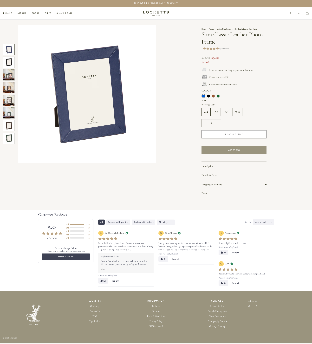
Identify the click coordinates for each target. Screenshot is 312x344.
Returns (156, 311)
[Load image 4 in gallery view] (9, 87)
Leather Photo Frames (224, 29)
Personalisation (217, 306)
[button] (291, 13)
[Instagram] (249, 305)
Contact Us (95, 311)
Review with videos (144, 222)
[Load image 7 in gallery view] (9, 125)
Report (115, 280)
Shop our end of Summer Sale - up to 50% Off (156, 3)
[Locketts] (156, 13)
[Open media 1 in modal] (87, 94)
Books (36, 13)
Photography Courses (217, 321)
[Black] (208, 96)
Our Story (94, 306)
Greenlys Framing (217, 326)
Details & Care (209, 175)
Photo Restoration (217, 316)
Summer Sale (65, 13)
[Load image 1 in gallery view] (9, 49)
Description (207, 166)
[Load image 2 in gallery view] (9, 62)
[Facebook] (256, 305)
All (101, 222)
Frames (7, 13)
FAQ (94, 316)
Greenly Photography (217, 311)
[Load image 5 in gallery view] (9, 100)
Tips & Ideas (94, 321)
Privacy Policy (156, 321)
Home (204, 29)
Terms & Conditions (156, 316)
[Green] (218, 96)
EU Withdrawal (156, 326)
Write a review (65, 256)
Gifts (48, 13)
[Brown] (213, 96)
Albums (22, 13)
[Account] (299, 13)
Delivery (156, 306)
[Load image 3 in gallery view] (9, 75)
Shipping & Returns (212, 184)
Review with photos (118, 222)
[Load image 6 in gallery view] (9, 113)
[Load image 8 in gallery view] (9, 138)
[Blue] (203, 96)
